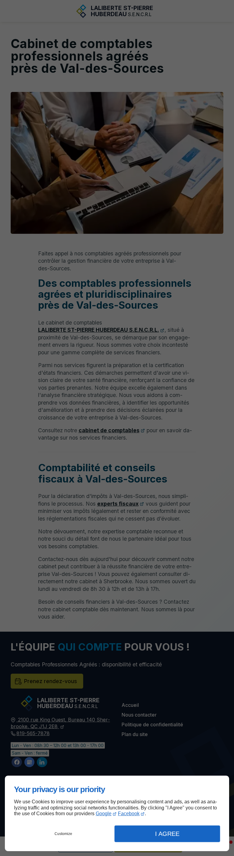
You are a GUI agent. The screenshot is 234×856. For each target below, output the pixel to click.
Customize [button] (63, 834)
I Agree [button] (167, 833)
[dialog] (117, 813)
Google (104, 813)
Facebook (129, 813)
